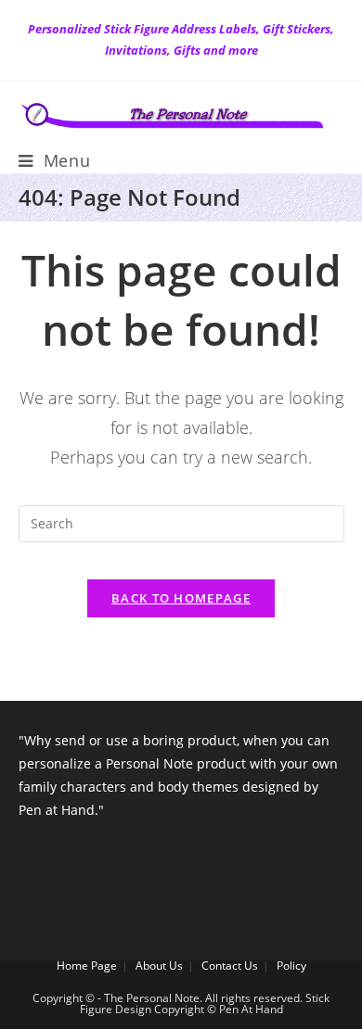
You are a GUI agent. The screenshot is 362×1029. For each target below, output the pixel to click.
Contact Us (229, 965)
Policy (291, 965)
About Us (159, 965)
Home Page (87, 965)
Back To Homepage (181, 598)
